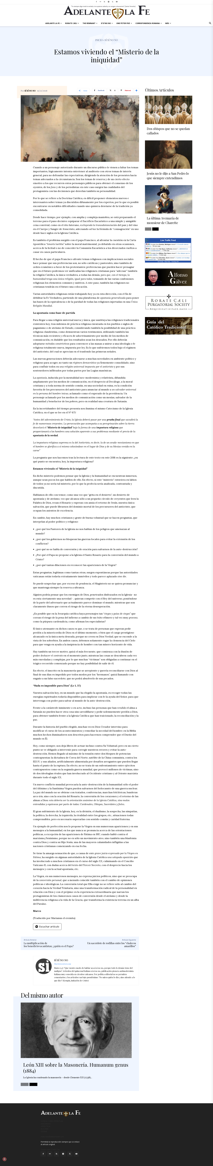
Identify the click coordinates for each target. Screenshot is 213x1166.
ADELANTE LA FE (52, 23)
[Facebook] (96, 1)
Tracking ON (174, 261)
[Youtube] (117, 1)
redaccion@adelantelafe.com (52, 1136)
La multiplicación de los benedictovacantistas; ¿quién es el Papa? (49, 944)
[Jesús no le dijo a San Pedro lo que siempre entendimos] (168, 154)
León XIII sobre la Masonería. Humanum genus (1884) (75, 1067)
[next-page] (33, 1084)
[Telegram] (108, 1)
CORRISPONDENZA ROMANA (147, 23)
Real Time (167, 261)
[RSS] (104, 1)
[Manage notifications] (4, 1159)
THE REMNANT (89, 23)
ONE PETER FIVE (123, 23)
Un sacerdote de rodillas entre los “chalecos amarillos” (111, 944)
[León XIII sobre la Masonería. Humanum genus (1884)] (76, 1030)
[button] (210, 23)
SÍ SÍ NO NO (106, 23)
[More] (136, 90)
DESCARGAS (46, 1123)
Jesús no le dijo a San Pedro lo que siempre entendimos (168, 175)
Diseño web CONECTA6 (50, 1149)
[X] (113, 1)
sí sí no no (111, 40)
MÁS (167, 23)
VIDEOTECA (45, 1126)
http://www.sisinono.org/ (62, 964)
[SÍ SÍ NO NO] (44, 971)
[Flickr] (100, 1)
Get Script (160, 261)
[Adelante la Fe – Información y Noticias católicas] (106, 12)
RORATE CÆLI (71, 23)
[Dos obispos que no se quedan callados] (168, 110)
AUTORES (45, 1129)
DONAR (44, 1131)
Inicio (99, 40)
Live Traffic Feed (168, 240)
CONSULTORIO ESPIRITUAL (52, 1121)
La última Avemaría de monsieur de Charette (163, 220)
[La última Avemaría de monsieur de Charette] (168, 199)
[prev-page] (25, 1084)
